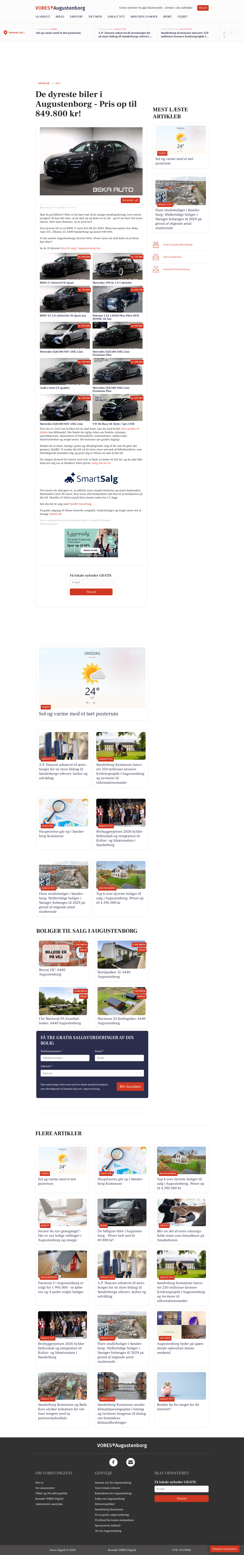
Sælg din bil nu (101, 463)
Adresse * (46, 1066)
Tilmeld (203, 7)
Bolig (60, 16)
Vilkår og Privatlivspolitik (51, 1493)
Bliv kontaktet (130, 1086)
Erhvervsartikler (105, 1504)
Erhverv (76, 16)
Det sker (95, 16)
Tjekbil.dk (55, 514)
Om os (39, 1482)
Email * (99, 1051)
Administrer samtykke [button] (49, 1504)
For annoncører (45, 1488)
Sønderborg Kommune (109, 1509)
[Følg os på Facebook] (113, 1462)
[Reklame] (91, 543)
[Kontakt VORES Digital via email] (130, 1462)
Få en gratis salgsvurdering (112, 1515)
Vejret (182, 16)
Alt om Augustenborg (108, 1531)
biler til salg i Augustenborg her (81, 248)
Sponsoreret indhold (107, 1525)
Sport (167, 16)
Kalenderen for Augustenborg (113, 1493)
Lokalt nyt (116, 16)
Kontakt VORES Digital (49, 1498)
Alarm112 (42, 16)
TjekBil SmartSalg (80, 504)
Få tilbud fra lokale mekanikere (114, 1520)
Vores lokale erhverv (107, 1488)
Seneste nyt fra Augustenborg (113, 1482)
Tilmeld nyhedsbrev (224, 1549)
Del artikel (128, 200)
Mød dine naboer (143, 16)
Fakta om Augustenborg (110, 1498)
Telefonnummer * (51, 1051)
